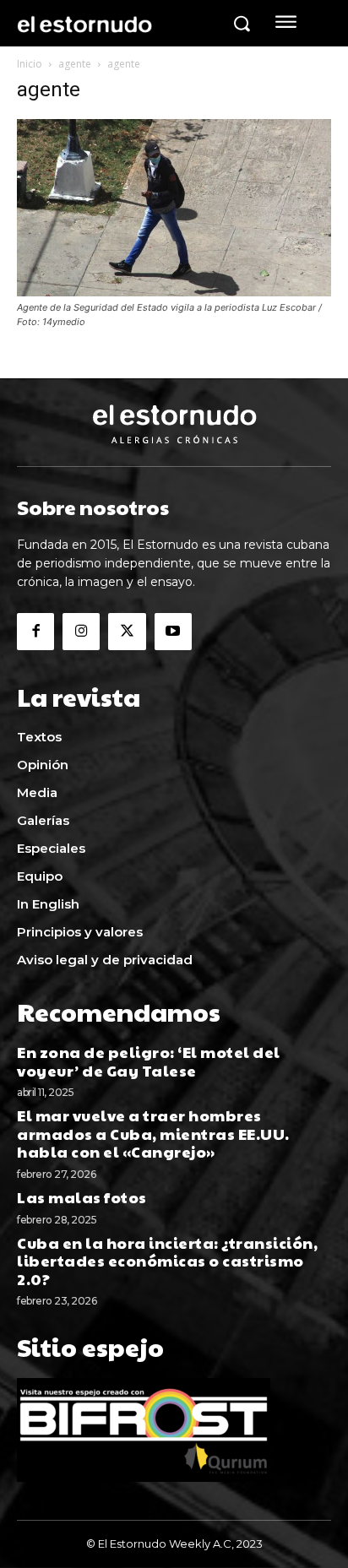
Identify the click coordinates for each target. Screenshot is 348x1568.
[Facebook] (35, 631)
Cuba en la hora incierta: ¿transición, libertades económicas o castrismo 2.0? (167, 1260)
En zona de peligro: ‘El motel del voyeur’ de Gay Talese (148, 1061)
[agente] (174, 292)
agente (74, 64)
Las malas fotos (83, 1196)
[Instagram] (81, 631)
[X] (126, 631)
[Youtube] (173, 631)
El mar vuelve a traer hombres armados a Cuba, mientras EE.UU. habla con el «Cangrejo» (153, 1133)
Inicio (29, 64)
